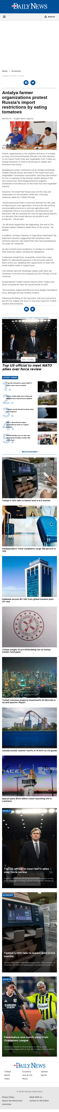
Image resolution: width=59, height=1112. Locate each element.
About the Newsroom (12, 1101)
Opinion (44, 1072)
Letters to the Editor (39, 1101)
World (7, 1075)
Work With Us (36, 1097)
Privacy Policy (8, 1097)
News (5, 71)
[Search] (46, 17)
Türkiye (7, 1072)
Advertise (6, 1104)
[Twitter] (32, 82)
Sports (44, 1075)
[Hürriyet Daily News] (29, 7)
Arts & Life (27, 1075)
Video (7, 1079)
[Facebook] (26, 82)
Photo (25, 1079)
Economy (16, 71)
